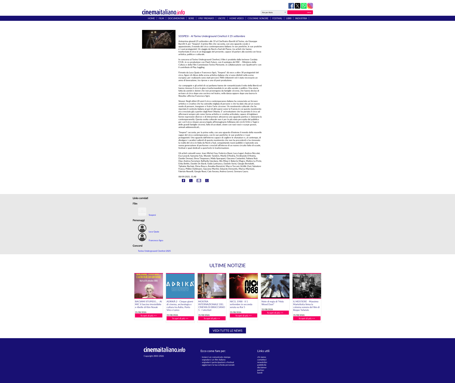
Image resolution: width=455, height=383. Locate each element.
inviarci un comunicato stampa (216, 357)
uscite (221, 18)
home (151, 18)
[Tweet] (298, 8)
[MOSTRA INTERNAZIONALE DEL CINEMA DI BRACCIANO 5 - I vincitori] (212, 286)
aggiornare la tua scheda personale (218, 364)
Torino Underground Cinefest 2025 (154, 251)
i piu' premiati (206, 18)
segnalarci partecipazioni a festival (218, 362)
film (161, 18)
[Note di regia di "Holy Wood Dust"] (275, 286)
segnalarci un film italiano (213, 359)
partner (260, 370)
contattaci (261, 359)
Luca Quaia (153, 231)
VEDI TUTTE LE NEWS (227, 330)
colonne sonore (258, 18)
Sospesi (152, 215)
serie (191, 18)
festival (277, 18)
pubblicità (261, 364)
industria (301, 18)
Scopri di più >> (149, 315)
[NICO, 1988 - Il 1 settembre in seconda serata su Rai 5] (243, 286)
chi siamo (261, 357)
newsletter (262, 362)
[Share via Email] (199, 181)
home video (236, 18)
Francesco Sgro (155, 240)
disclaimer (262, 367)
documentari (176, 18)
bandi (259, 372)
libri (288, 18)
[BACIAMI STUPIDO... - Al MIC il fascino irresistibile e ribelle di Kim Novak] (148, 286)
